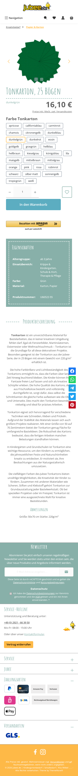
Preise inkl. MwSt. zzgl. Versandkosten (52, 111)
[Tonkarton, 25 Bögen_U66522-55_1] (38, 61)
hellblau (48, 146)
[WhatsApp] (72, 379)
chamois (14, 132)
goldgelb (14, 146)
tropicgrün (15, 181)
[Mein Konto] (63, 18)
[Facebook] (72, 371)
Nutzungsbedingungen (52, 582)
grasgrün (31, 146)
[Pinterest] (72, 404)
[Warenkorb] (71, 18)
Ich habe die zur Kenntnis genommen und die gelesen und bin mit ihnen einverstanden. (41, 596)
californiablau (34, 125)
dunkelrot (35, 139)
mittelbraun (33, 160)
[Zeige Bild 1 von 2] (36, 79)
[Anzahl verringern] (9, 192)
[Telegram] (72, 388)
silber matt (31, 174)
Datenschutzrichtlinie (24, 582)
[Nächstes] (69, 61)
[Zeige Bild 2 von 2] (41, 79)
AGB (37, 596)
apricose (14, 125)
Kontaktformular (34, 634)
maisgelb (14, 160)
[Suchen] (45, 18)
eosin (51, 139)
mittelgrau (53, 160)
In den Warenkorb (33, 204)
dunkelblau (54, 132)
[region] (39, 61)
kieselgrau (33, 153)
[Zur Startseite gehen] (39, 7)
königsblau (52, 153)
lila (67, 153)
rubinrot (53, 167)
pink (26, 167)
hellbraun (14, 153)
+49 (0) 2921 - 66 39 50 (17, 622)
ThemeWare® (56, 770)
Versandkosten (57, 762)
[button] (33, 225)
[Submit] (66, 571)
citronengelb (33, 132)
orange (13, 167)
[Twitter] (72, 396)
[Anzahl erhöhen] (35, 192)
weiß (31, 181)
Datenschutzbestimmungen (40, 593)
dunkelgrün (16, 139)
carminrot (54, 125)
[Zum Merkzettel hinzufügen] (67, 192)
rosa (38, 167)
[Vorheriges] (9, 61)
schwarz (13, 174)
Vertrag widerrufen (19, 644)
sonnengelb (52, 174)
